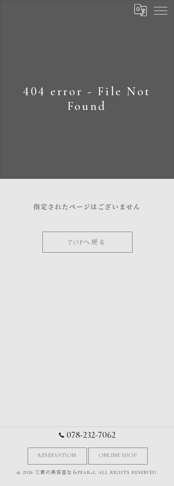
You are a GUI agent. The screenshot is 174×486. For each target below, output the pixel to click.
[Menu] (160, 10)
